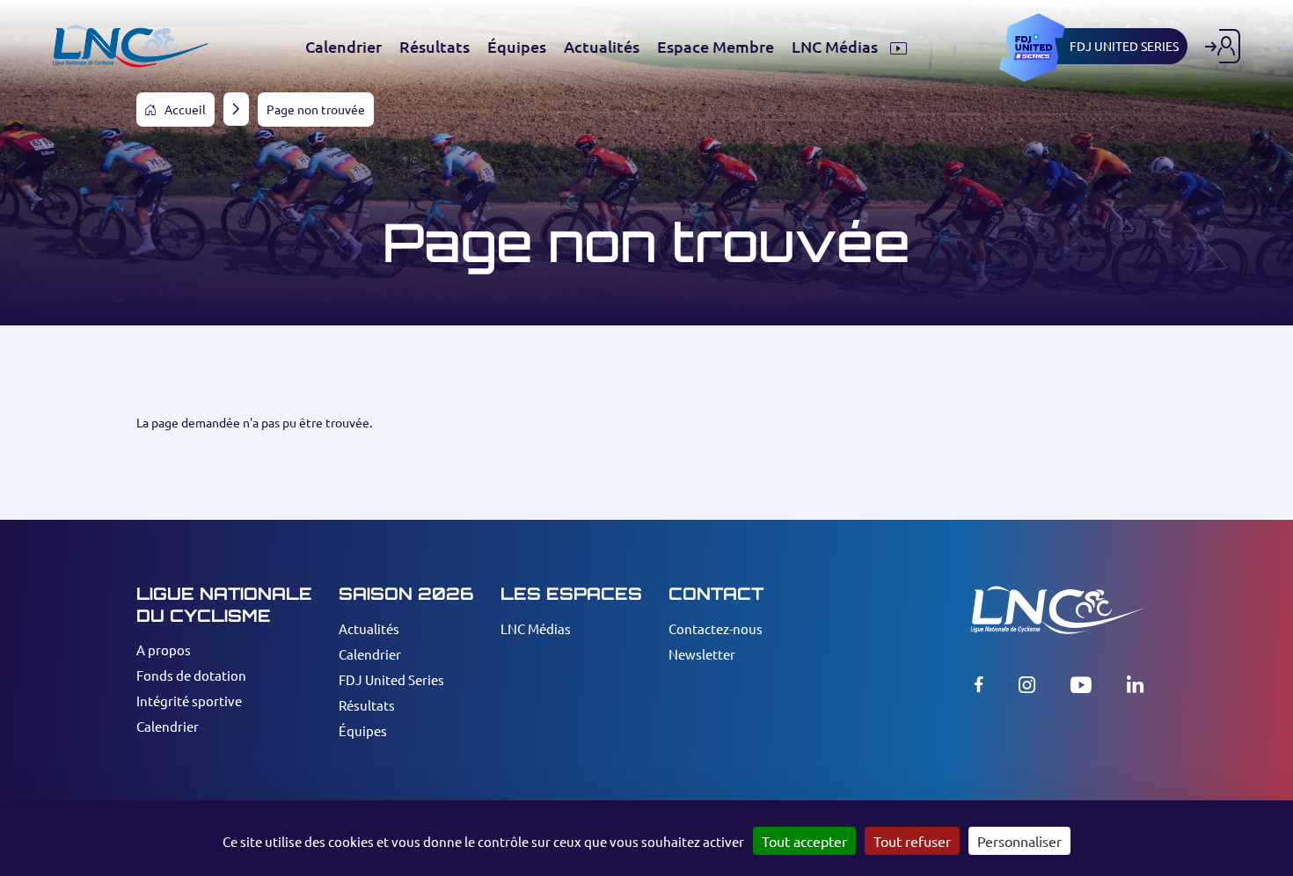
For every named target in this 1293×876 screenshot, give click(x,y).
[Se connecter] (1222, 46)
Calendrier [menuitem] (343, 47)
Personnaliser (1019, 841)
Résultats (367, 705)
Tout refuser (912, 841)
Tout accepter (804, 841)
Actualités (369, 628)
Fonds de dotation (191, 675)
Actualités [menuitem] (601, 47)
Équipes (363, 730)
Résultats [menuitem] (434, 47)
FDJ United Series (391, 679)
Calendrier (167, 726)
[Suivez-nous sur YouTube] (1081, 684)
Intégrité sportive (189, 700)
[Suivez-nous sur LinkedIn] (1135, 684)
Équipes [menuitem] (516, 47)
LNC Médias (535, 628)
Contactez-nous (715, 628)
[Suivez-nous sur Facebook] (979, 684)
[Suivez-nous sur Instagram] (1027, 684)
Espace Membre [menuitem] (715, 47)
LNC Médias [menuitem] (836, 47)
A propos (163, 649)
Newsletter (701, 654)
